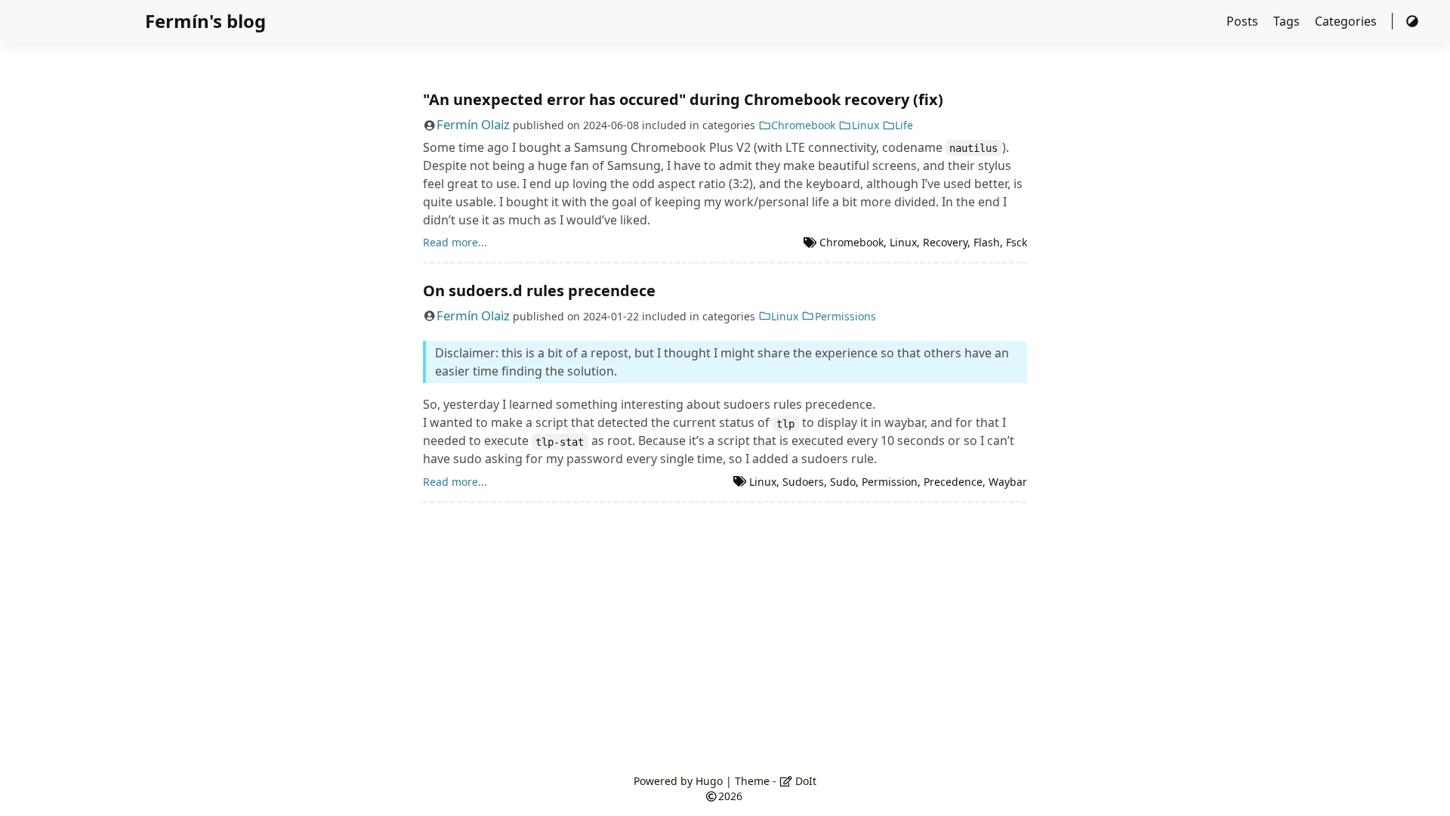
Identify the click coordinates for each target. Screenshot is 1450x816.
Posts (1243, 21)
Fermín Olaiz (473, 124)
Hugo (709, 781)
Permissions (845, 316)
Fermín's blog (205, 20)
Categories (1347, 21)
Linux (865, 125)
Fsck (1016, 242)
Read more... (455, 242)
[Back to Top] (1423, 789)
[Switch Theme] (1412, 21)
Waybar (1008, 481)
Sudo (843, 481)
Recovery (945, 242)
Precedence (953, 481)
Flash (986, 242)
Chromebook (803, 125)
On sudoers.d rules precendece (539, 290)
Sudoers (803, 481)
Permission (890, 481)
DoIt (804, 781)
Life (904, 125)
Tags (1288, 21)
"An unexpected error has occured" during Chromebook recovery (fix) (683, 99)
